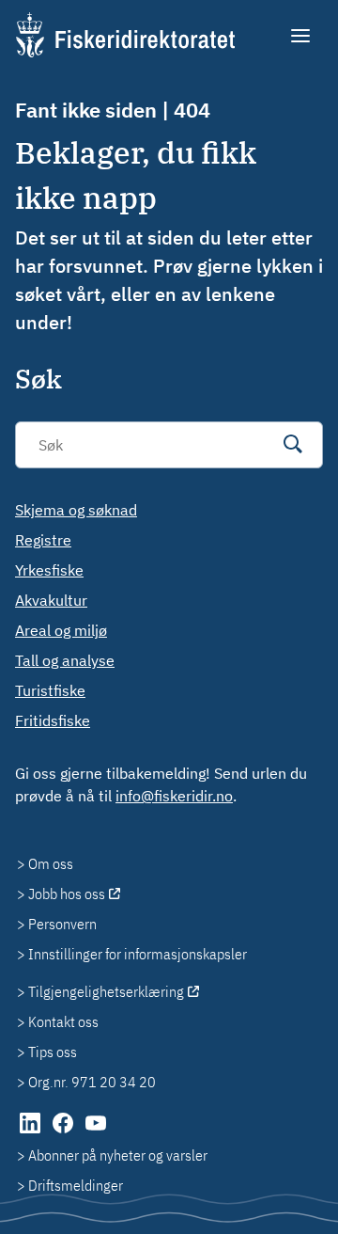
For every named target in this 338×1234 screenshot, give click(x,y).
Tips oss (52, 1051)
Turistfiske (50, 690)
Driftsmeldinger (75, 1185)
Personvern (62, 923)
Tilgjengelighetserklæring (106, 991)
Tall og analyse (65, 660)
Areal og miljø (61, 630)
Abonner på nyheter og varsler (117, 1155)
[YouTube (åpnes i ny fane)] (96, 1132)
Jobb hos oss (66, 893)
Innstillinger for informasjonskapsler (137, 953)
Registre (43, 539)
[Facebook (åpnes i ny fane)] (64, 1132)
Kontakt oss (63, 1021)
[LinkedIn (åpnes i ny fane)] (31, 1132)
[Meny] (302, 35)
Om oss (50, 863)
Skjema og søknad (76, 509)
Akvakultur (51, 600)
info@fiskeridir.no (174, 795)
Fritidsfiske (52, 720)
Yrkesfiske (49, 570)
